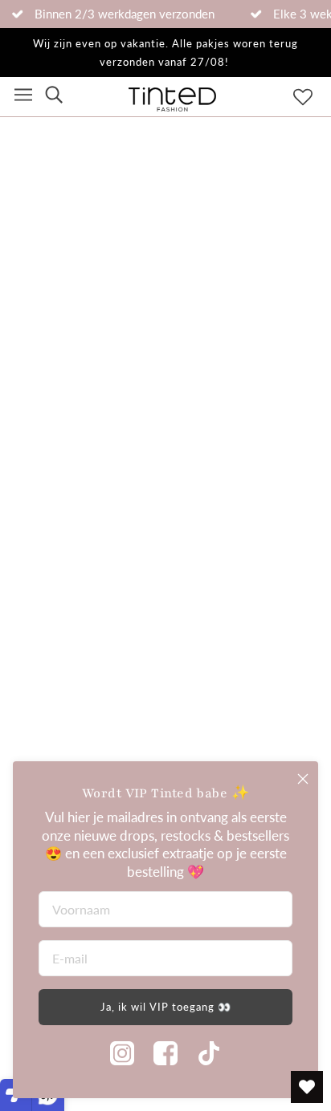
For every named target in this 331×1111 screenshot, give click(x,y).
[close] (303, 779)
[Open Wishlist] (307, 1087)
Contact (36, 732)
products (187, 309)
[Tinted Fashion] (172, 106)
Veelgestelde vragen (73, 617)
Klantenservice (56, 693)
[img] (54, 96)
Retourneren (50, 655)
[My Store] (165, 542)
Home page (175, 290)
